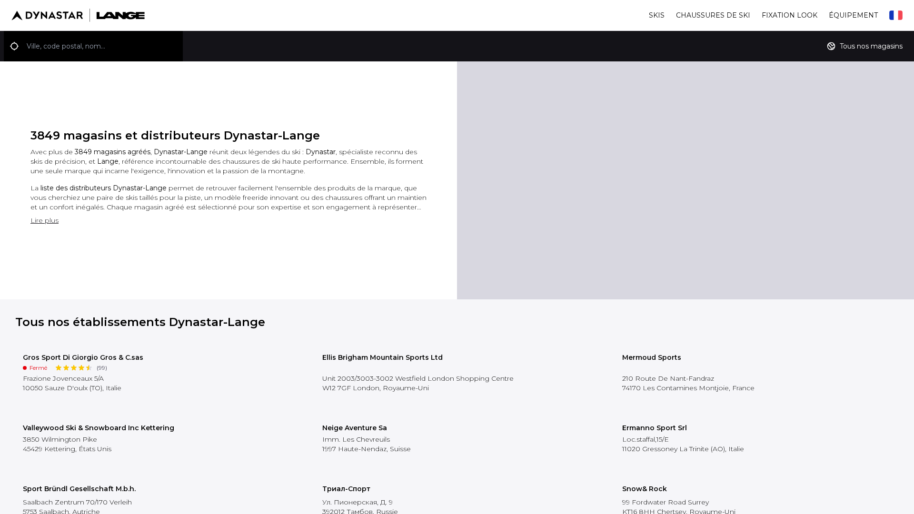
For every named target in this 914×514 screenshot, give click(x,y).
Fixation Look (789, 15)
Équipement (853, 15)
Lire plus (44, 220)
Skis (657, 15)
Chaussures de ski (713, 15)
